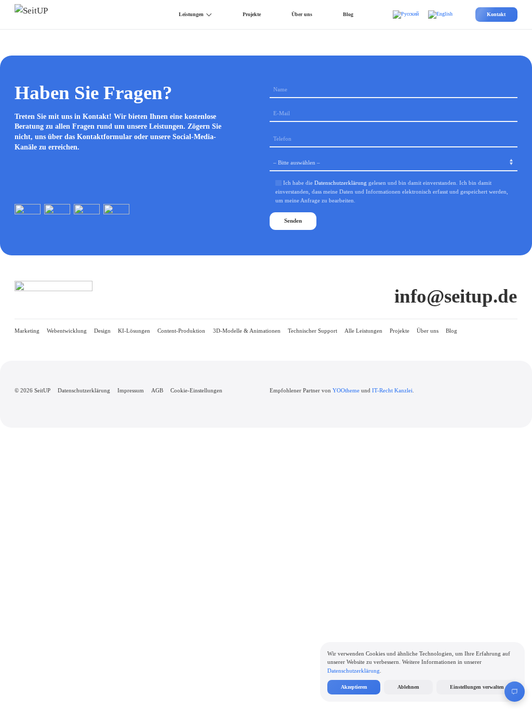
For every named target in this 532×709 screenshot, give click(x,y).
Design (102, 331)
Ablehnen (408, 687)
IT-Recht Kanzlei (392, 390)
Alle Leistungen (363, 331)
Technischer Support (312, 331)
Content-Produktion (181, 331)
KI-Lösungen (134, 331)
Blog (348, 14)
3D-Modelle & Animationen (247, 331)
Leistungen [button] (191, 14)
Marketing (27, 331)
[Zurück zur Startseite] (41, 14)
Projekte (252, 14)
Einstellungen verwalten (477, 687)
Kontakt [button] (496, 14)
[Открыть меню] (514, 691)
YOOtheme (346, 390)
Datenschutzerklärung (340, 183)
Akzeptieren (354, 687)
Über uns (301, 14)
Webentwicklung (67, 331)
